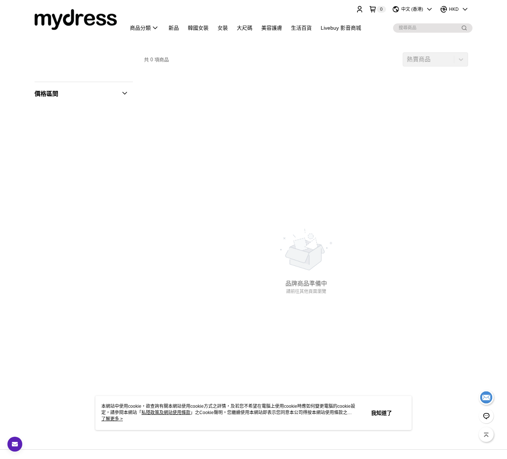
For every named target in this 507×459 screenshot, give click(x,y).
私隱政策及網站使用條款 (165, 412)
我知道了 (381, 413)
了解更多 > (112, 418)
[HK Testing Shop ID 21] (76, 19)
